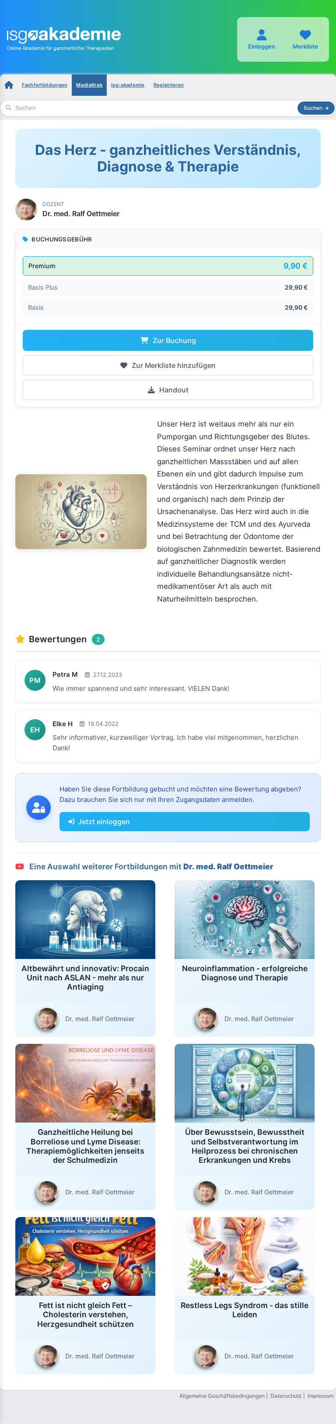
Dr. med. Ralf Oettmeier (80, 213)
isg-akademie (128, 85)
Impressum (321, 1396)
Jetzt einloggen (104, 821)
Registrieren (169, 85)
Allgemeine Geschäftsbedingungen (222, 1396)
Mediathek (89, 85)
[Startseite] (9, 85)
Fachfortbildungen (44, 85)
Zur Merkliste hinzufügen (173, 365)
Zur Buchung (173, 340)
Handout (173, 389)
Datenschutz (286, 1396)
